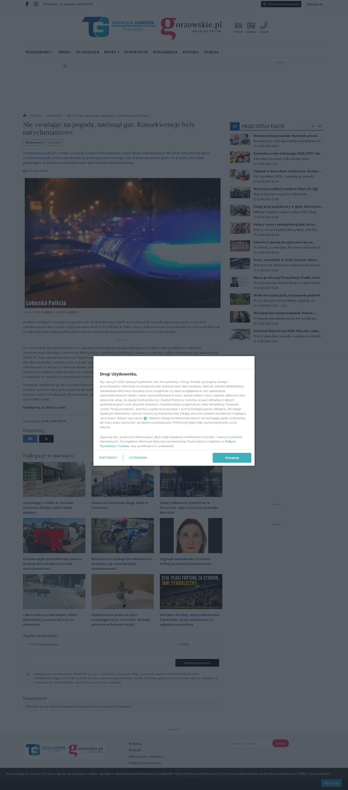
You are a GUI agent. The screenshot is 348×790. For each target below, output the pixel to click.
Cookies (123, 446)
